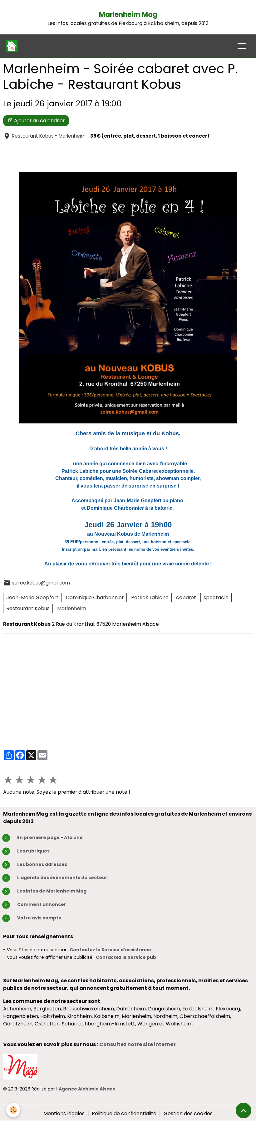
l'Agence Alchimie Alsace (86, 1089)
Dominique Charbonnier (95, 597)
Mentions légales (64, 1113)
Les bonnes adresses (42, 864)
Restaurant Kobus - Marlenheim (49, 136)
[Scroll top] (243, 1110)
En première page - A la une (50, 837)
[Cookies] (13, 1110)
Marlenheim (71, 608)
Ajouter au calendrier (39, 120)
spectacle (216, 597)
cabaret (186, 597)
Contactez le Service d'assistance (110, 950)
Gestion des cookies (188, 1113)
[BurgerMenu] (241, 46)
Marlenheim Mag (128, 14)
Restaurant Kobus (28, 608)
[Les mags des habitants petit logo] (20, 1066)
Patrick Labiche (150, 597)
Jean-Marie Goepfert (32, 597)
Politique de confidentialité (124, 1113)
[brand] (13, 46)
